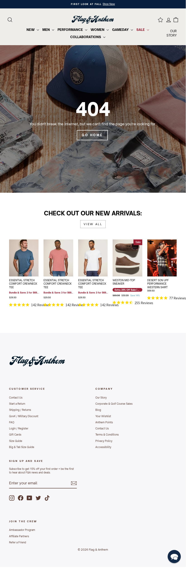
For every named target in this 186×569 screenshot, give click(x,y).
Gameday (121, 30)
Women (98, 30)
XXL (33, 256)
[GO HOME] (93, 119)
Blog (98, 409)
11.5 (127, 256)
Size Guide (15, 441)
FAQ (11, 422)
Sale (141, 30)
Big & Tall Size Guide (21, 447)
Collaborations (86, 37)
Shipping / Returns (20, 409)
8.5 (122, 245)
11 (122, 256)
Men (46, 30)
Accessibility (103, 447)
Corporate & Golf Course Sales (114, 403)
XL (63, 256)
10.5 (117, 256)
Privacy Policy (103, 441)
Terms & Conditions (107, 434)
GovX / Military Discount (23, 416)
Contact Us (15, 397)
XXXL (23, 268)
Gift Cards (15, 434)
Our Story (101, 397)
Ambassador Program (22, 530)
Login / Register (18, 428)
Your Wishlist (103, 416)
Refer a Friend (17, 542)
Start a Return (17, 403)
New (31, 30)
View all (93, 224)
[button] (174, 556)
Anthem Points (104, 422)
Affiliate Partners (19, 536)
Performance (71, 30)
